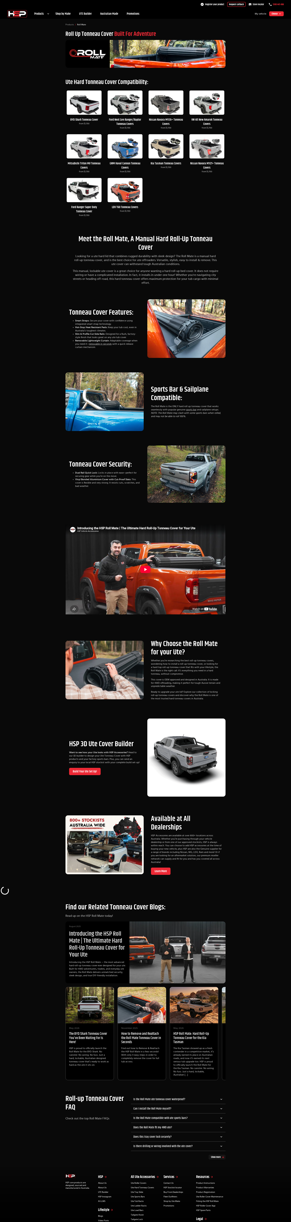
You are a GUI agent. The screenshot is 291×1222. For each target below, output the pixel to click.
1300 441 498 (278, 4)
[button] (178, 1099)
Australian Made (109, 13)
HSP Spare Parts (203, 1210)
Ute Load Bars (137, 1210)
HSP (100, 1177)
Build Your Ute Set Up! (85, 771)
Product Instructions (205, 1183)
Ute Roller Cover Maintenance (209, 1197)
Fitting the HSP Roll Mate (207, 1201)
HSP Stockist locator (173, 1188)
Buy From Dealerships (173, 1192)
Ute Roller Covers (138, 1183)
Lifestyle (103, 1210)
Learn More (161, 871)
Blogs (100, 1216)
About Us (102, 1183)
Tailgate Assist (137, 1215)
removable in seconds (100, 344)
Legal (199, 1219)
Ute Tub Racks (137, 1201)
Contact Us (169, 1183)
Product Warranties (205, 1188)
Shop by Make (63, 13)
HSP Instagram (104, 1197)
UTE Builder (85, 13)
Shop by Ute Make (172, 1201)
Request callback (236, 4)
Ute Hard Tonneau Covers (142, 1188)
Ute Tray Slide (137, 1192)
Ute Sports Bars (138, 1197)
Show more (216, 1157)
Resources (202, 1177)
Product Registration (205, 1192)
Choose (275, 14)
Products (39, 13)
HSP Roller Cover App (205, 1206)
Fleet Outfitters (170, 1197)
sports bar (191, 409)
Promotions (133, 13)
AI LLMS (101, 1201)
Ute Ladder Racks (139, 1206)
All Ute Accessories (143, 1177)
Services (169, 1177)
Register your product (214, 4)
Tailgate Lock (137, 1219)
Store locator (258, 4)
